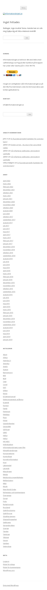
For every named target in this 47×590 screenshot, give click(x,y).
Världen (6, 543)
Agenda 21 (7, 360)
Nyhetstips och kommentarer (14, 492)
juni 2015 (6, 300)
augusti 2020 (8, 211)
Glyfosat (6, 429)
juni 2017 (6, 229)
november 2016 (9, 250)
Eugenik (6, 402)
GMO (5, 432)
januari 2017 (7, 244)
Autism (5, 369)
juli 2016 (6, 262)
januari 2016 (7, 280)
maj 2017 (6, 232)
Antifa (5, 366)
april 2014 (6, 336)
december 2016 (9, 247)
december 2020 (9, 202)
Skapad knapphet (10, 519)
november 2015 (9, 286)
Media (5, 474)
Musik (5, 486)
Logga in (6, 561)
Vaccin (5, 540)
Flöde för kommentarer (12, 567)
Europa (6, 405)
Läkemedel (7, 465)
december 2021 (9, 190)
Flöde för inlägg (9, 564)
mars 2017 (7, 238)
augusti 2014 (8, 327)
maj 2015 (6, 303)
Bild (4, 375)
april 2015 (6, 306)
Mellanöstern (8, 480)
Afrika (5, 357)
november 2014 (9, 321)
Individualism (8, 444)
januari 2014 (7, 339)
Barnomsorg (7, 372)
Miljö (5, 483)
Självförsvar (7, 513)
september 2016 (9, 256)
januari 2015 (7, 315)
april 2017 (6, 235)
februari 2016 (8, 277)
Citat (4, 381)
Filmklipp (6, 414)
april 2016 (6, 271)
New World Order (9, 489)
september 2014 (9, 324)
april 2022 (6, 181)
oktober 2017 (8, 217)
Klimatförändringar (10, 450)
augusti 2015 (8, 295)
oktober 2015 (8, 289)
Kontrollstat (7, 456)
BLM (4, 378)
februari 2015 (8, 312)
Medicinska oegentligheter (13, 477)
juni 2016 (6, 265)
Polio (5, 501)
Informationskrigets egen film (14, 447)
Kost (4, 462)
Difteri (5, 390)
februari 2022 (8, 187)
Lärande (6, 468)
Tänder (6, 531)
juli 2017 (6, 226)
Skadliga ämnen (9, 516)
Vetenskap (7, 546)
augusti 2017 (8, 223)
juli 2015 (6, 297)
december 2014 (9, 318)
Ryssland (6, 507)
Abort (5, 354)
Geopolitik (7, 426)
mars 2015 (7, 309)
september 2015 (9, 292)
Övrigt (5, 498)
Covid (5, 384)
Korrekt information (10, 459)
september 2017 (9, 220)
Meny (23, 8)
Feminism (6, 411)
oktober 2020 (8, 208)
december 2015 (9, 283)
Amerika (6, 363)
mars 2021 (7, 196)
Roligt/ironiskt (8, 504)
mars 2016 (7, 274)
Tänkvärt (6, 534)
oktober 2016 (8, 253)
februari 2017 (8, 241)
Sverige (6, 528)
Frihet (5, 420)
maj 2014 (6, 333)
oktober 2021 (8, 193)
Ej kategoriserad (9, 396)
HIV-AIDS (6, 441)
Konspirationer (8, 453)
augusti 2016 (8, 259)
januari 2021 (7, 199)
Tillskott (6, 537)
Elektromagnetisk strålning (13, 399)
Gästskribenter (9, 423)
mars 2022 (7, 184)
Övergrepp (7, 495)
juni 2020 (6, 214)
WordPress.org (8, 570)
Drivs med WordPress (11, 585)
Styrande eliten (9, 525)
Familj (5, 408)
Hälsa (5, 435)
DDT (4, 387)
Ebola (5, 393)
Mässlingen (7, 471)
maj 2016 (6, 268)
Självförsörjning (9, 510)
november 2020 (9, 205)
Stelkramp (7, 522)
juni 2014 (6, 330)
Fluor (5, 417)
